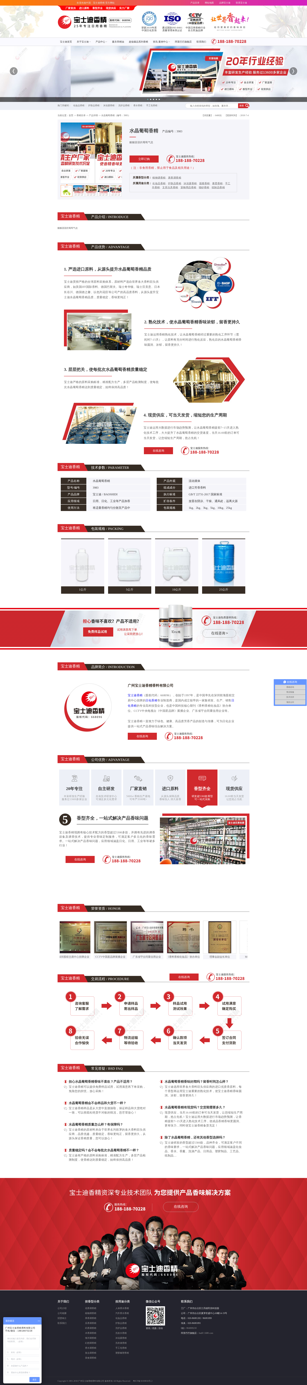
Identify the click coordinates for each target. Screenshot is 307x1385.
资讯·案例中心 (160, 41)
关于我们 (63, 1301)
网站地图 (209, 3)
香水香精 (137, 105)
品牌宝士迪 (224, 3)
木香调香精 (90, 1333)
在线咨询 (158, 450)
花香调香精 (90, 1308)
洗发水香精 (121, 1333)
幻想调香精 (90, 1343)
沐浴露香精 (108, 105)
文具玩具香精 (170, 187)
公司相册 (62, 1313)
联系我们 (201, 41)
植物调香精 (159, 177)
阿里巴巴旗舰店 (183, 41)
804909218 (191, 1328)
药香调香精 (90, 1328)
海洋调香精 (90, 1338)
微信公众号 (153, 1301)
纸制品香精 (218, 187)
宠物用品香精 (188, 187)
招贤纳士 (62, 1318)
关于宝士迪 (83, 41)
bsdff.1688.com (206, 1333)
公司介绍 (62, 1308)
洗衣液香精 (121, 1343)
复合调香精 (90, 1353)
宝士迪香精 (135, 695)
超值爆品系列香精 (138, 41)
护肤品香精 (93, 105)
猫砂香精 (204, 187)
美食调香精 (90, 1358)
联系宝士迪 (241, 3)
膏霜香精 (217, 183)
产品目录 (194, 3)
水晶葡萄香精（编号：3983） (115, 115)
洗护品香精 (124, 105)
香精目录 (81, 115)
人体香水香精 (122, 1308)
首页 (71, 115)
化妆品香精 (78, 105)
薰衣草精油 (118, 41)
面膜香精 (204, 183)
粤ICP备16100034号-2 (142, 1381)
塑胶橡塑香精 (122, 1353)
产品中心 (100, 41)
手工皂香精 (151, 105)
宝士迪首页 (66, 41)
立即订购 (144, 159)
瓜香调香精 (90, 1323)
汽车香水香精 (122, 1313)
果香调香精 (174, 177)
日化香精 (151, 700)
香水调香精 (90, 1348)
